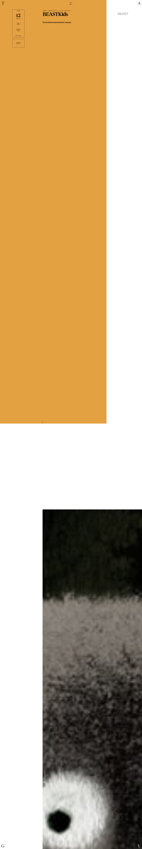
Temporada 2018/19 (53, 10)
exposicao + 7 (68, 10)
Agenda (45, 10)
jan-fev (61, 10)
